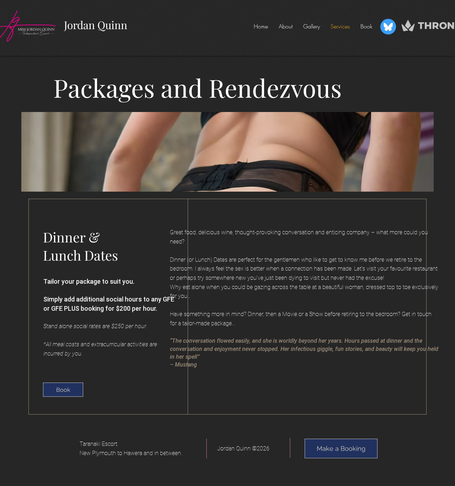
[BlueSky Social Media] (388, 26)
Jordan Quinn (95, 25)
